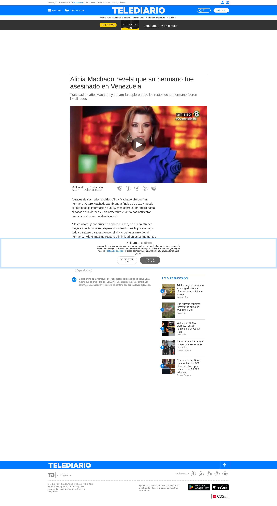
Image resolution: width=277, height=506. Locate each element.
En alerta (126, 17)
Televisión (171, 17)
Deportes (160, 17)
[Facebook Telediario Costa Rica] (193, 473)
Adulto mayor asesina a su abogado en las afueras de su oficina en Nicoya (190, 290)
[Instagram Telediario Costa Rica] (209, 473)
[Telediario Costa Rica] (138, 10)
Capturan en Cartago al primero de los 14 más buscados (190, 344)
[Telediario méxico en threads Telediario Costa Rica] (217, 473)
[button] (119, 188)
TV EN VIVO (202, 10)
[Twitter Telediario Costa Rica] (201, 473)
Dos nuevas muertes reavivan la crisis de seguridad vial (188, 307)
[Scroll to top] (224, 465)
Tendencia (150, 17)
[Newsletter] (227, 3)
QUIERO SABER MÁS (127, 260)
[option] (138, 144)
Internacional (138, 17)
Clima (92, 3)
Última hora (105, 17)
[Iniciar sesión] (222, 2)
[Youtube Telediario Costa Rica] (225, 473)
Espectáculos (83, 270)
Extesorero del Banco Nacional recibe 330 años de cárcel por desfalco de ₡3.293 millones (189, 366)
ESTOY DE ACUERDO (150, 260)
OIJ (86, 3)
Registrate (221, 10)
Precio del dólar (103, 3)
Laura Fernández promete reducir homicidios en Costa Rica (188, 327)
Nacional (116, 17)
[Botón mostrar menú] (55, 10)
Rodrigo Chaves (118, 3)
